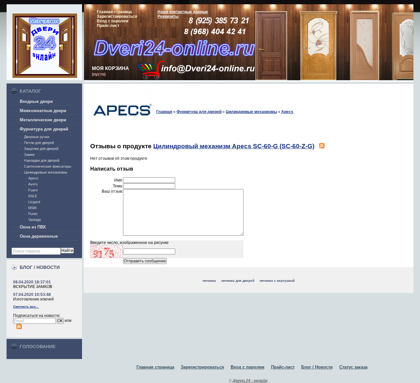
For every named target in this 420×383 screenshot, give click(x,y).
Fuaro (33, 190)
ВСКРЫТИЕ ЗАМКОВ (32, 286)
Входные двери (36, 101)
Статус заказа (353, 367)
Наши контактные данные (183, 12)
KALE (32, 196)
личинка (209, 280)
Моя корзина (110, 68)
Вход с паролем (112, 21)
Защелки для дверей (41, 149)
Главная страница (114, 12)
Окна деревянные (39, 236)
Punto (32, 214)
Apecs (33, 178)
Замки (29, 154)
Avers (33, 184)
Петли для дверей (39, 143)
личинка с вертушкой (277, 280)
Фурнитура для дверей (44, 129)
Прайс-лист (108, 25)
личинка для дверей (237, 280)
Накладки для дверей (41, 160)
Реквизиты (168, 16)
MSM (32, 208)
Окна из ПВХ (33, 227)
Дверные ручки (36, 137)
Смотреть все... (26, 306)
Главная (164, 111)
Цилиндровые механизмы (45, 172)
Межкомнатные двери (43, 110)
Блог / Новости (317, 367)
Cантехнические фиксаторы (47, 166)
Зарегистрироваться (117, 16)
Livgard (34, 202)
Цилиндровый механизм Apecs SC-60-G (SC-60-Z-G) (233, 146)
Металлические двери (43, 119)
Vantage (34, 220)
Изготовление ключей (33, 299)
